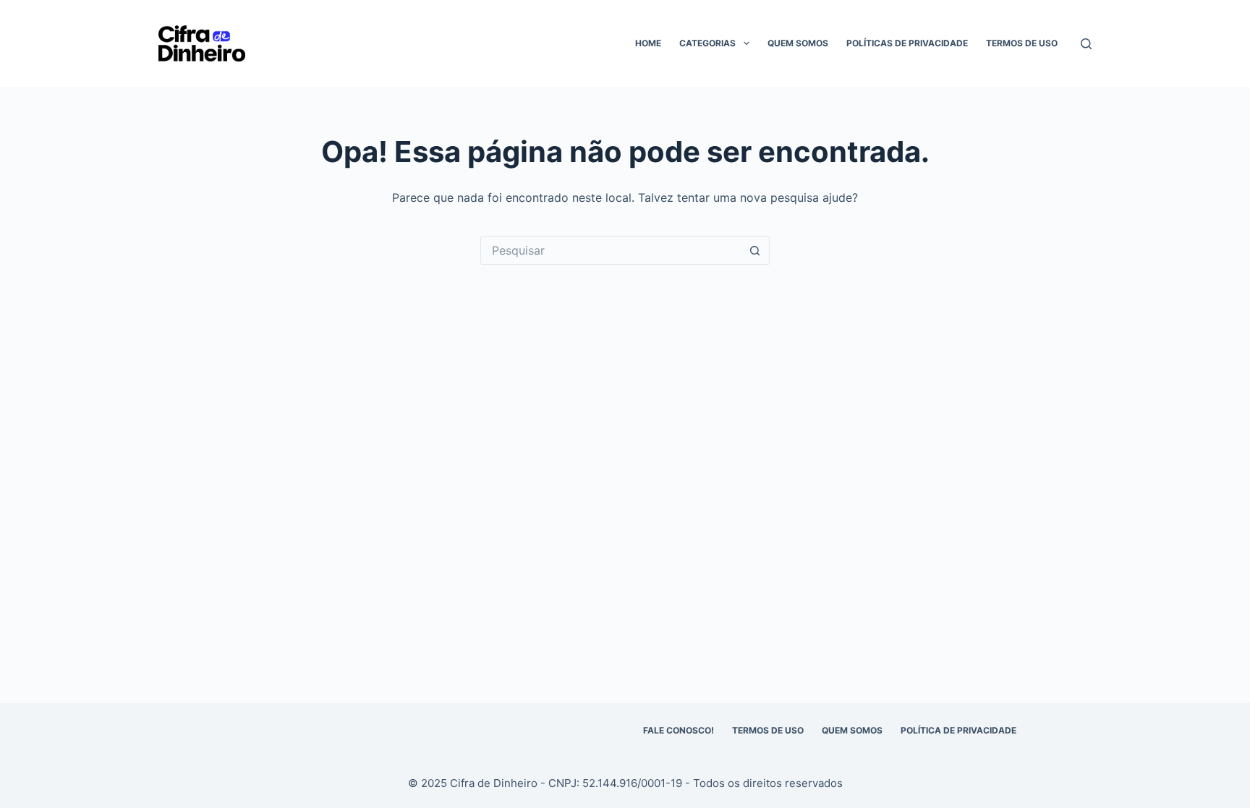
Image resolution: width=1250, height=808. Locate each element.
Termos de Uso (1022, 43)
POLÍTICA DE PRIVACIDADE (958, 730)
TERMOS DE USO (768, 730)
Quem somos (798, 43)
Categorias (707, 43)
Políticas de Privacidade (907, 43)
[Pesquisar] (1086, 43)
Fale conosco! (678, 730)
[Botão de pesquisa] (755, 250)
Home (648, 43)
